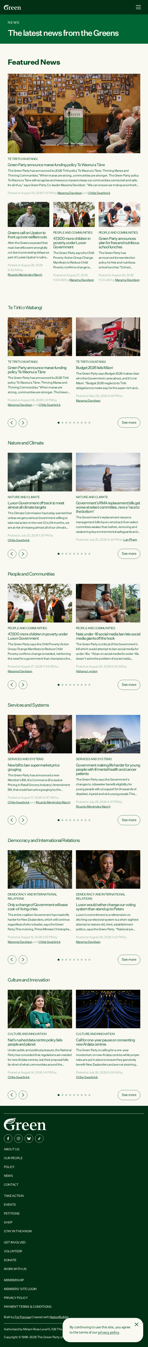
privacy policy (108, 1332)
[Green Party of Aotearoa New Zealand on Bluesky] (29, 1138)
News (8, 1176)
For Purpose (23, 1317)
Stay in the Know (18, 1231)
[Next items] (23, 422)
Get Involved (15, 1242)
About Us (11, 1149)
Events (10, 1204)
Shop (8, 1222)
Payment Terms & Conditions (28, 1307)
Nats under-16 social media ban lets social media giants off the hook (108, 636)
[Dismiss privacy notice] (136, 1324)
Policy (9, 1167)
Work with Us (15, 1269)
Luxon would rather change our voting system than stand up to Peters (105, 907)
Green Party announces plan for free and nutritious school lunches (119, 243)
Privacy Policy (16, 1298)
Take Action (14, 1196)
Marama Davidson (69, 193)
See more (129, 422)
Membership (14, 1280)
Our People (13, 1158)
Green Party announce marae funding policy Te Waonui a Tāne (56, 165)
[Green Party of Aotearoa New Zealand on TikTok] (39, 1138)
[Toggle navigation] (138, 7)
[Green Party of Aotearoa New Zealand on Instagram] (18, 1138)
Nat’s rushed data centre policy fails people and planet (35, 1042)
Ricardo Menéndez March (25, 275)
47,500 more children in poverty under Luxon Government (71, 243)
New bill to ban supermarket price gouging (33, 767)
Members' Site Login (20, 1289)
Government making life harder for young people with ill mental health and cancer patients (108, 769)
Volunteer (13, 1251)
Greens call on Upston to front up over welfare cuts (27, 235)
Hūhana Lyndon (87, 671)
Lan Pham (130, 539)
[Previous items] (12, 422)
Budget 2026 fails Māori (94, 368)
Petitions (12, 1213)
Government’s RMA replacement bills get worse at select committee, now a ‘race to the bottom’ (108, 507)
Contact (11, 1184)
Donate (10, 1260)
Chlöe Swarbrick (99, 193)
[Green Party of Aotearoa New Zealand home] (25, 1124)
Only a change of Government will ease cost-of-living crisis (38, 907)
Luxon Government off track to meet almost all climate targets (36, 505)
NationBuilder (59, 1317)
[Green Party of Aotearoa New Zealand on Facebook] (8, 1138)
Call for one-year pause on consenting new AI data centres (105, 1042)
